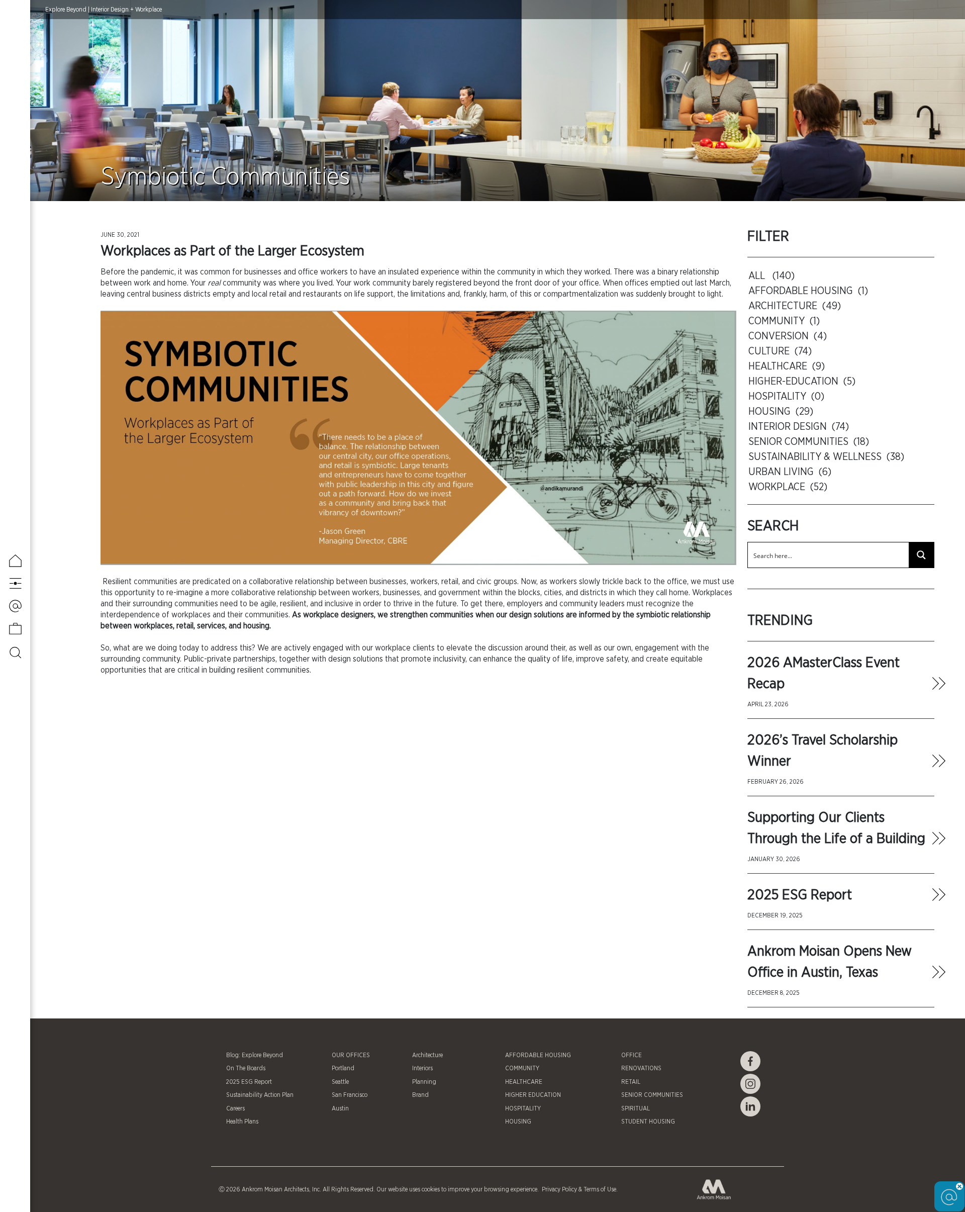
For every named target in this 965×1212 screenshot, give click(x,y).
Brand (420, 1095)
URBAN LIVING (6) (789, 472)
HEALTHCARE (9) (786, 366)
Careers (235, 1108)
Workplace (148, 10)
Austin (340, 1108)
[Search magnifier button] (921, 555)
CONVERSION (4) (787, 336)
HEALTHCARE (523, 1082)
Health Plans (242, 1121)
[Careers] (15, 628)
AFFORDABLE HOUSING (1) (808, 291)
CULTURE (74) (780, 351)
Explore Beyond (65, 10)
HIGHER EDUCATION (533, 1095)
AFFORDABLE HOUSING (538, 1055)
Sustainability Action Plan (260, 1095)
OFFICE (631, 1055)
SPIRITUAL (635, 1108)
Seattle (340, 1082)
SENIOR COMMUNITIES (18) (808, 442)
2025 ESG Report (799, 895)
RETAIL (630, 1082)
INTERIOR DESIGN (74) (798, 427)
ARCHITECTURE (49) (794, 306)
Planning (424, 1082)
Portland (343, 1068)
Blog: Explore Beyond (254, 1055)
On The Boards (245, 1068)
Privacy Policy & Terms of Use (578, 1189)
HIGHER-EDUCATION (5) (801, 382)
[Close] (959, 1186)
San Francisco (349, 1095)
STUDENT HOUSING (648, 1121)
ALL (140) (771, 276)
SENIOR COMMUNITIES (652, 1095)
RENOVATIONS (641, 1068)
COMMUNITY (522, 1068)
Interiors (422, 1068)
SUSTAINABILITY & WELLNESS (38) (826, 457)
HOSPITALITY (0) (786, 397)
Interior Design (110, 10)
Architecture (427, 1055)
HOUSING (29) (780, 412)
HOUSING (518, 1121)
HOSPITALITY (523, 1108)
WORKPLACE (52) (787, 487)
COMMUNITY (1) (784, 321)
